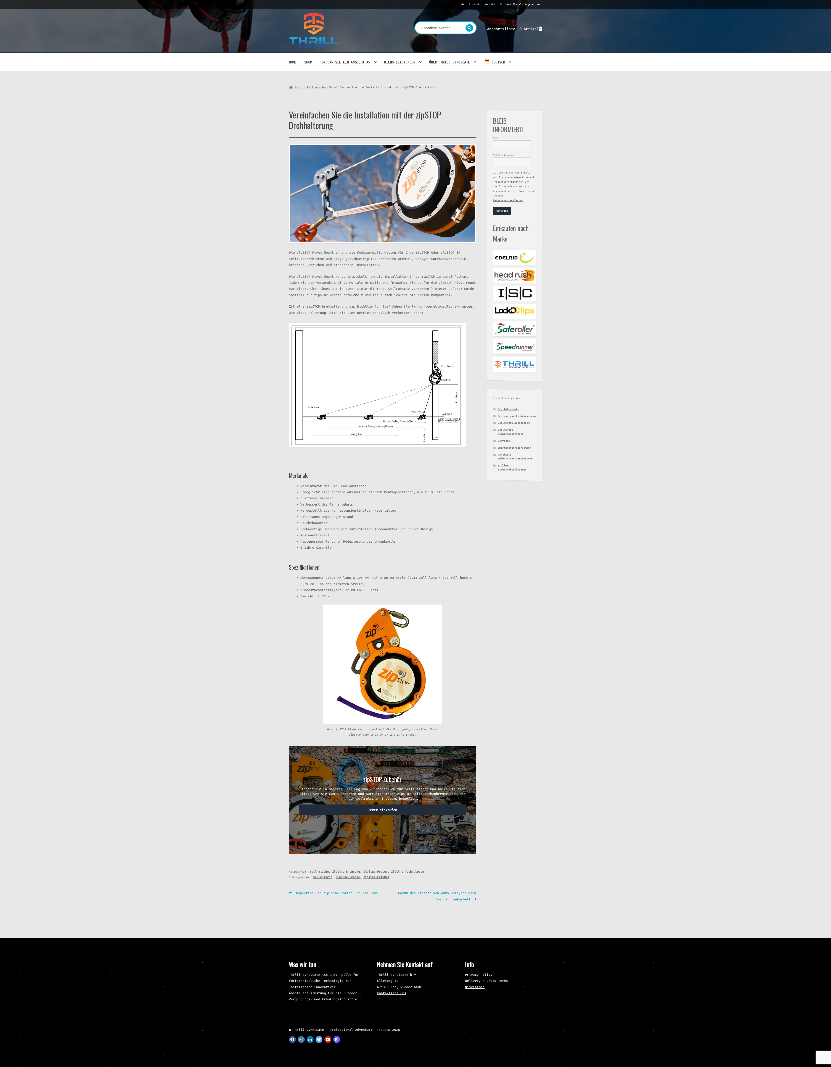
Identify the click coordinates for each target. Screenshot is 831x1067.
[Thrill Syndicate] (514, 364)
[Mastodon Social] (336, 1039)
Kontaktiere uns (391, 993)
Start (298, 87)
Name (496, 137)
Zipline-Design (375, 871)
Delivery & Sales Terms (486, 981)
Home (293, 62)
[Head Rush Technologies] (514, 275)
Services (504, 440)
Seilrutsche (316, 87)
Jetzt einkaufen (382, 810)
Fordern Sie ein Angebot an (520, 4)
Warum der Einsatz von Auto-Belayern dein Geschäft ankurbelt (437, 896)
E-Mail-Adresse (503, 155)
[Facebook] (292, 1039)
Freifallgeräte (508, 409)
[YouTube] (327, 1039)
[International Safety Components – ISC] (514, 293)
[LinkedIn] (310, 1039)
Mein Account (470, 4)
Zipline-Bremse (348, 877)
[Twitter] (319, 1039)
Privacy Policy (478, 974)
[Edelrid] (514, 257)
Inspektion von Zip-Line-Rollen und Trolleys (336, 893)
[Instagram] (301, 1039)
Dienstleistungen (399, 62)
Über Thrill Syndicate (449, 62)
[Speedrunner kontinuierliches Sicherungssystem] (514, 346)
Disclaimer (475, 987)
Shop (308, 62)
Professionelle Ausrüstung (517, 416)
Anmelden (502, 210)
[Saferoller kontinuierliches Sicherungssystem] (514, 328)
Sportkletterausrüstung (514, 447)
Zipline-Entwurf (376, 877)
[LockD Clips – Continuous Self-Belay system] (514, 311)
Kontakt (490, 4)
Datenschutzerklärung (508, 200)
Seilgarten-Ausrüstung (514, 422)
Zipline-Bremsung (346, 871)
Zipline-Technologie (407, 871)
